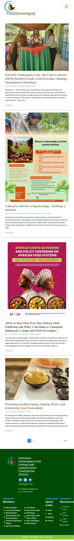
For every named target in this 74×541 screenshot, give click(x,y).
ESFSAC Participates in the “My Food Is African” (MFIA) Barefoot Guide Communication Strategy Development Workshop (36, 78)
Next (66, 441)
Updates (22, 86)
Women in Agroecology (33, 213)
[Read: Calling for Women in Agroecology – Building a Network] (37, 157)
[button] (66, 6)
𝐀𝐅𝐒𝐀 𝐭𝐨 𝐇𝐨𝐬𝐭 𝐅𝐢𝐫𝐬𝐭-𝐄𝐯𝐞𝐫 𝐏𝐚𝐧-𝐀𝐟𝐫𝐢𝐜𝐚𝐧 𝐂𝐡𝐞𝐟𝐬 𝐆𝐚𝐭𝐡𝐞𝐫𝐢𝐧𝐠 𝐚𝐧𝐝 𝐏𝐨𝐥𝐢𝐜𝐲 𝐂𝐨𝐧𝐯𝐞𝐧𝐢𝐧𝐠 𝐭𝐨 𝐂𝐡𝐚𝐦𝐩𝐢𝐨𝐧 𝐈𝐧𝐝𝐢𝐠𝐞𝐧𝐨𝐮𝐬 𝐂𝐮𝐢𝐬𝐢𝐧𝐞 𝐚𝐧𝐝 (34, 326)
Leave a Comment (11, 86)
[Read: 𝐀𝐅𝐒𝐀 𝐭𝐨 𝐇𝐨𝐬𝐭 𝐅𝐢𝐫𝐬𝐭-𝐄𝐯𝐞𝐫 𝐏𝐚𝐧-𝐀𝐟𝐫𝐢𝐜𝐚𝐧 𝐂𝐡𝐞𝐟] (37, 279)
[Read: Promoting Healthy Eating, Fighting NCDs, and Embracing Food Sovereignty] (37, 379)
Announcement (24, 334)
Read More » (9, 105)
